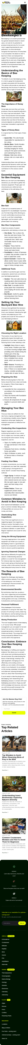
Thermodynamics (7, 973)
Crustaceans (5, 942)
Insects (4, 955)
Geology (4, 982)
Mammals (4, 964)
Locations (4, 1024)
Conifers (4, 1012)
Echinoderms (5, 939)
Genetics (4, 985)
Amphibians (5, 961)
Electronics (5, 988)
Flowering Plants (6, 1016)
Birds (3, 952)
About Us (4, 1038)
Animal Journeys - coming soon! (11, 1035)
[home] (6, 2)
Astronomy (5, 995)
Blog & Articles (6, 1028)
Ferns (3, 1009)
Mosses (4, 1006)
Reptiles (4, 949)
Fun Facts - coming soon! (9, 1031)
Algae (3, 1003)
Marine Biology (6, 979)
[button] (25, 2)
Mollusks (4, 945)
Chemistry (5, 991)
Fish (3, 958)
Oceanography (6, 976)
